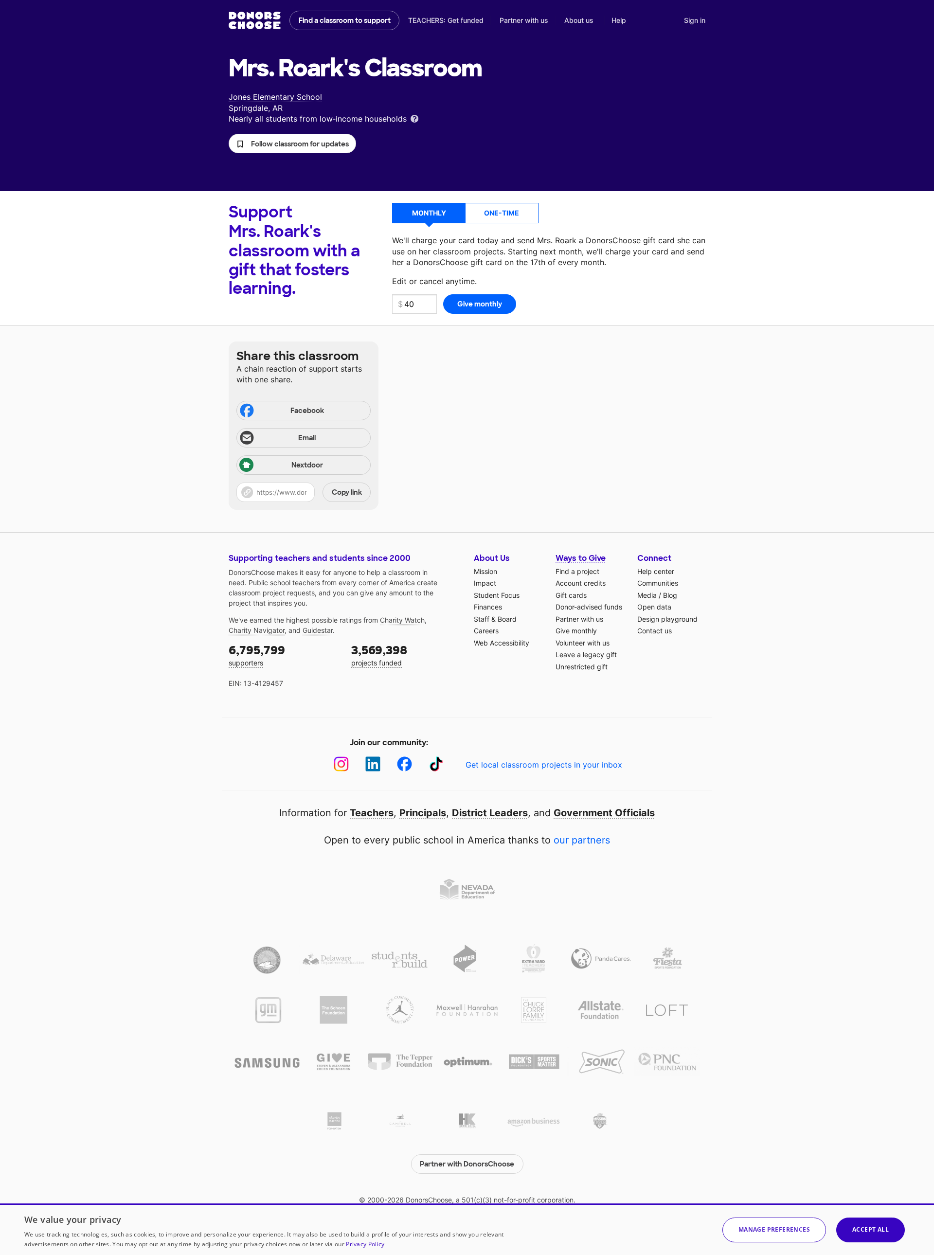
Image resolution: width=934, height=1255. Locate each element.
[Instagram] (341, 764)
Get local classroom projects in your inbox (544, 765)
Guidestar (318, 630)
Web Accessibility (501, 643)
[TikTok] (436, 764)
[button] (292, 143)
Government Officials (604, 813)
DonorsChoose (255, 20)
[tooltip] (414, 118)
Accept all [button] (870, 1229)
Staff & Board (495, 619)
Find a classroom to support (345, 20)
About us (578, 20)
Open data (654, 607)
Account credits (581, 583)
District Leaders (490, 813)
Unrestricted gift (582, 667)
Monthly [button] (429, 213)
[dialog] (467, 1229)
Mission (485, 571)
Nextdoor (307, 465)
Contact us (654, 631)
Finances (488, 607)
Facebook (307, 410)
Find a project (577, 571)
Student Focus (497, 595)
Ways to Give (581, 558)
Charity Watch (402, 620)
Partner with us (524, 20)
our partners (582, 840)
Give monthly (576, 631)
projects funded (379, 655)
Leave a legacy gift (586, 654)
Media (647, 595)
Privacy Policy (365, 1244)
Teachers (372, 813)
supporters (257, 655)
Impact (485, 583)
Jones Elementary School (275, 97)
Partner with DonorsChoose (467, 1164)
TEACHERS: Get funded (446, 20)
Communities (657, 583)
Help (618, 20)
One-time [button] (501, 213)
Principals (422, 813)
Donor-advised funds (589, 607)
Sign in (694, 20)
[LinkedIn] (373, 764)
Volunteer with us (583, 643)
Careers (486, 631)
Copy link (347, 492)
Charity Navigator (257, 630)
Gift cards (571, 595)
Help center (655, 571)
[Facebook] (404, 764)
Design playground (667, 619)
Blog (670, 595)
